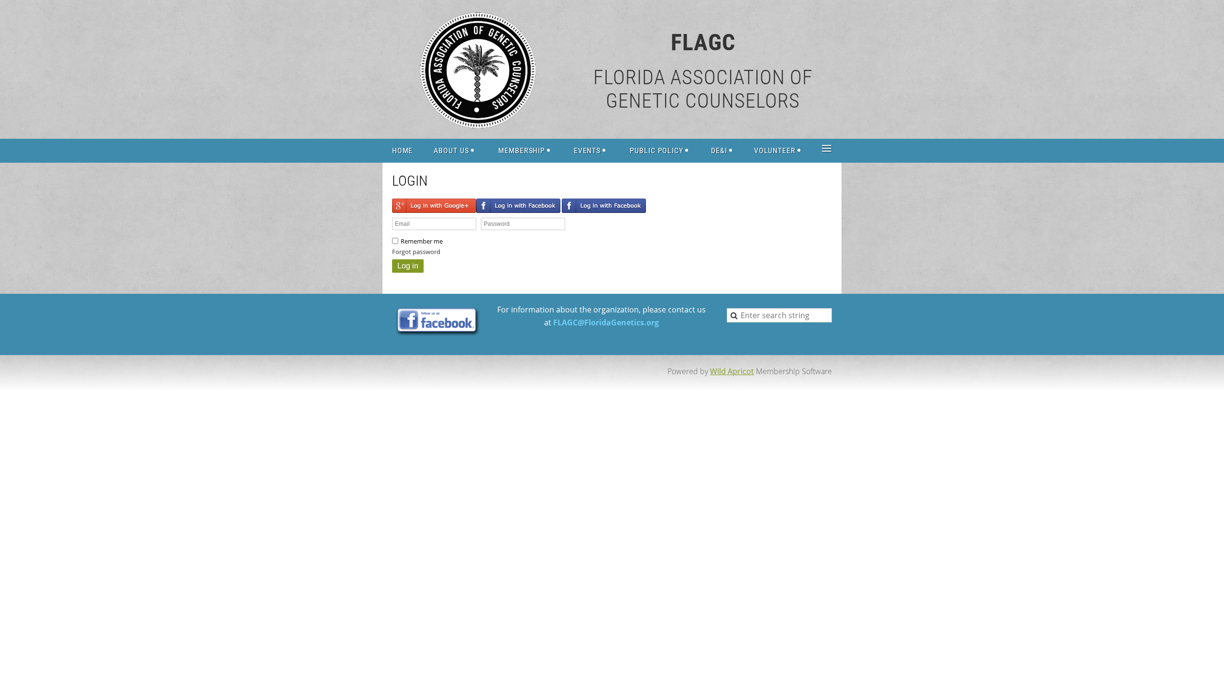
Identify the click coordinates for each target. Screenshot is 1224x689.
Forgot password (416, 251)
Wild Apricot (732, 371)
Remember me (422, 241)
